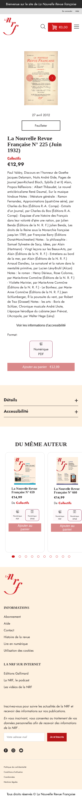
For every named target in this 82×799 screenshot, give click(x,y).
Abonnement (12, 616)
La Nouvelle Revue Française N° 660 (67, 490)
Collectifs (14, 158)
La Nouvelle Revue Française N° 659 (24, 490)
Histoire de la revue (17, 637)
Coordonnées (9, 777)
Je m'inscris (57, 737)
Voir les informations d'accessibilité (41, 325)
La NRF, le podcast (16, 680)
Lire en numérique (16, 643)
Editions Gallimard (16, 673)
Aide (7, 623)
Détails (10, 400)
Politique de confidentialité (15, 767)
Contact (9, 630)
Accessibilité (16, 411)
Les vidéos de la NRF (18, 687)
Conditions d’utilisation (13, 772)
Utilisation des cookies (18, 650)
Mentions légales (11, 781)
